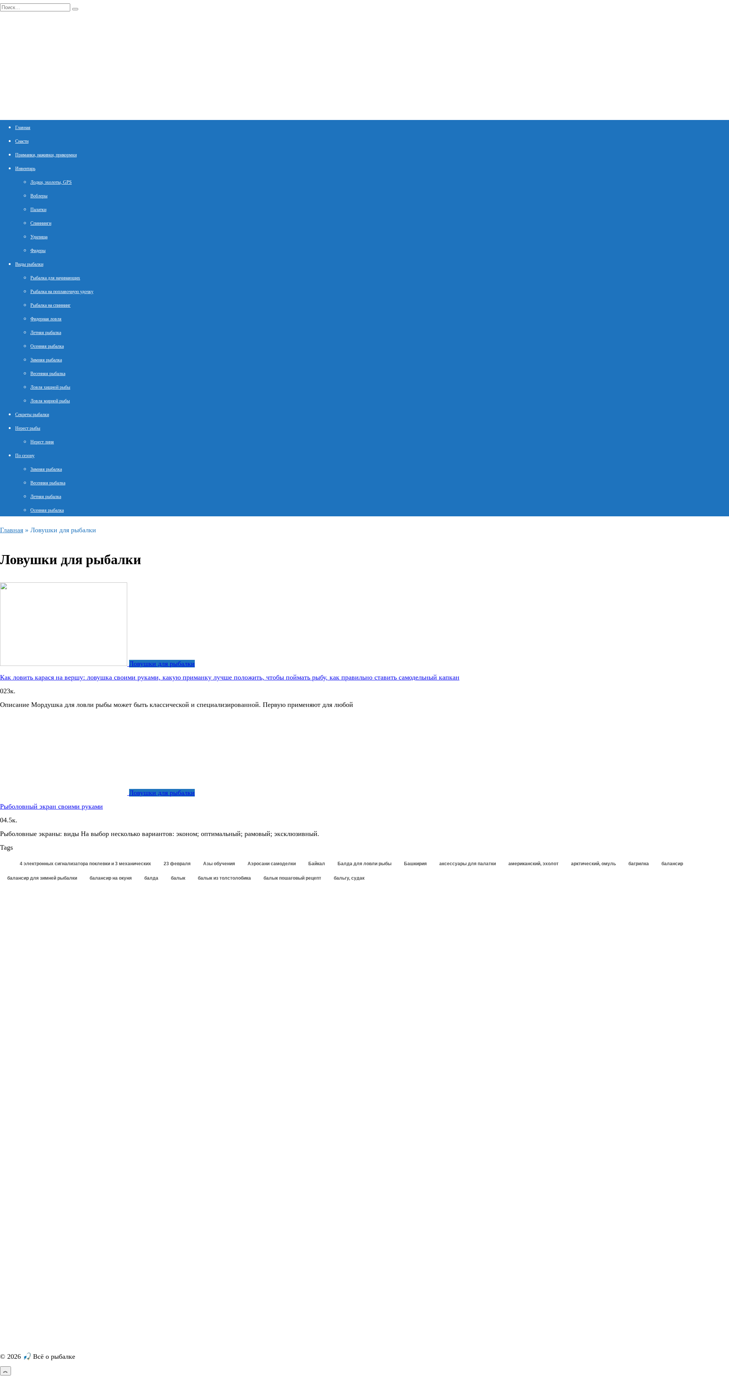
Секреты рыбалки (32, 414)
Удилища (38, 237)
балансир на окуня (111, 878)
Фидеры (38, 250)
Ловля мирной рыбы (50, 401)
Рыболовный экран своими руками (51, 806)
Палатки (38, 209)
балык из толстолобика (224, 878)
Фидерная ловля (46, 319)
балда (151, 878)
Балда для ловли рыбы (364, 863)
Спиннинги (40, 223)
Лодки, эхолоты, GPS (51, 182)
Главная (22, 127)
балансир (672, 863)
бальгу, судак (349, 878)
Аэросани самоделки (272, 863)
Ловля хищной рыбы (50, 387)
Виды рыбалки (29, 264)
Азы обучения (219, 863)
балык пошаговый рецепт (292, 878)
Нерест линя (42, 442)
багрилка (638, 863)
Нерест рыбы (27, 428)
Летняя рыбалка (45, 332)
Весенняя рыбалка (47, 373)
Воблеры (38, 196)
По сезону (25, 455)
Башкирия (415, 863)
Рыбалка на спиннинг (50, 305)
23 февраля (177, 863)
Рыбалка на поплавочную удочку (61, 291)
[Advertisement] (57, 999)
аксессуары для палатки (467, 863)
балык (178, 878)
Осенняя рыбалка (47, 346)
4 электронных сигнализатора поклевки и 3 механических (85, 863)
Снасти (21, 141)
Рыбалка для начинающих (55, 278)
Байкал (316, 863)
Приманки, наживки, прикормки (46, 155)
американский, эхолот (533, 863)
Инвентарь (25, 168)
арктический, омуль (593, 863)
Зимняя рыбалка (46, 360)
